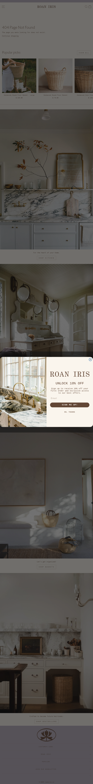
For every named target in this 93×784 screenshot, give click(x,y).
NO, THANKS (69, 412)
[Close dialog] (90, 359)
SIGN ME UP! (70, 405)
